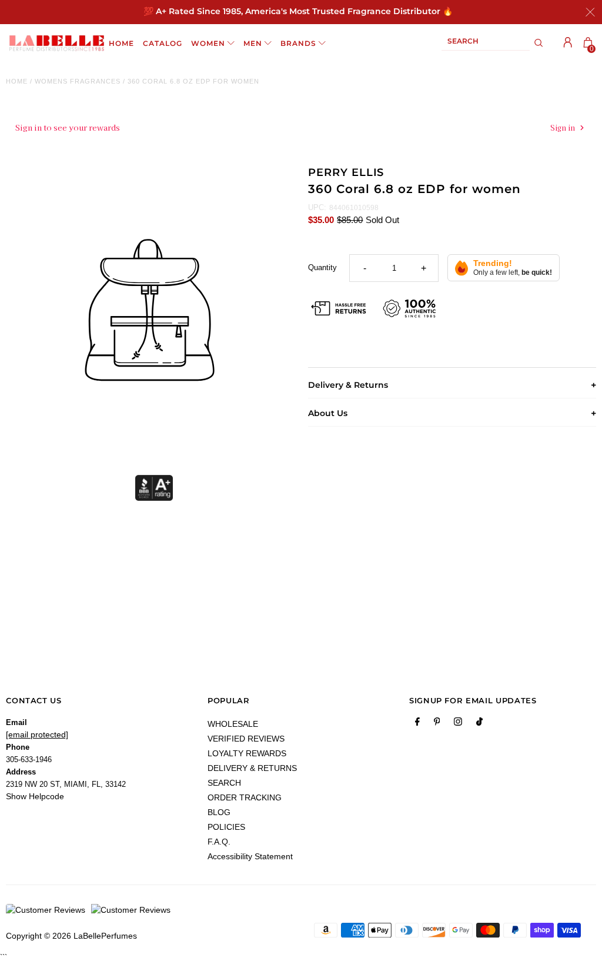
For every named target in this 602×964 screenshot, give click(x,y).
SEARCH (224, 782)
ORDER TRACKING (245, 797)
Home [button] (121, 43)
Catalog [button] (162, 43)
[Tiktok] (479, 723)
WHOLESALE (233, 724)
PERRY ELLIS (346, 172)
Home (17, 81)
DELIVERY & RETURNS (252, 768)
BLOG (219, 812)
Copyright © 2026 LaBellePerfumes (71, 935)
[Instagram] (458, 723)
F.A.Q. (219, 841)
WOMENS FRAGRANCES (78, 81)
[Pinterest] (437, 723)
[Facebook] (417, 723)
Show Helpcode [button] (35, 796)
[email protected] (37, 734)
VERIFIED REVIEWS (246, 738)
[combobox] (486, 43)
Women (208, 43)
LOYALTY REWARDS (247, 753)
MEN (252, 43)
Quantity (322, 267)
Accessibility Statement (250, 856)
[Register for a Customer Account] (568, 42)
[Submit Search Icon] (538, 43)
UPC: (317, 207)
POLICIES (226, 827)
